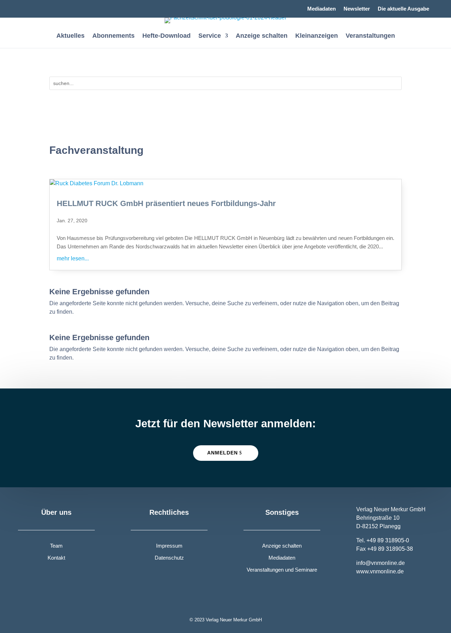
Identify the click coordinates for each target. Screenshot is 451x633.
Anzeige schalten (262, 36)
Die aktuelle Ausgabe (403, 9)
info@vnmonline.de (380, 563)
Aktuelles (70, 36)
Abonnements (113, 36)
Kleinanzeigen (316, 36)
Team (56, 546)
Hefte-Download (166, 36)
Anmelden (222, 453)
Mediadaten (321, 9)
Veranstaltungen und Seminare (282, 570)
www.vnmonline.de (380, 571)
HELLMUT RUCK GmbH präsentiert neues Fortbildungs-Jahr (166, 203)
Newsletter (357, 9)
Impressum (169, 546)
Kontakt (56, 558)
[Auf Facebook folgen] (23, 5)
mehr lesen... (73, 258)
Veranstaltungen (370, 36)
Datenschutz (169, 558)
